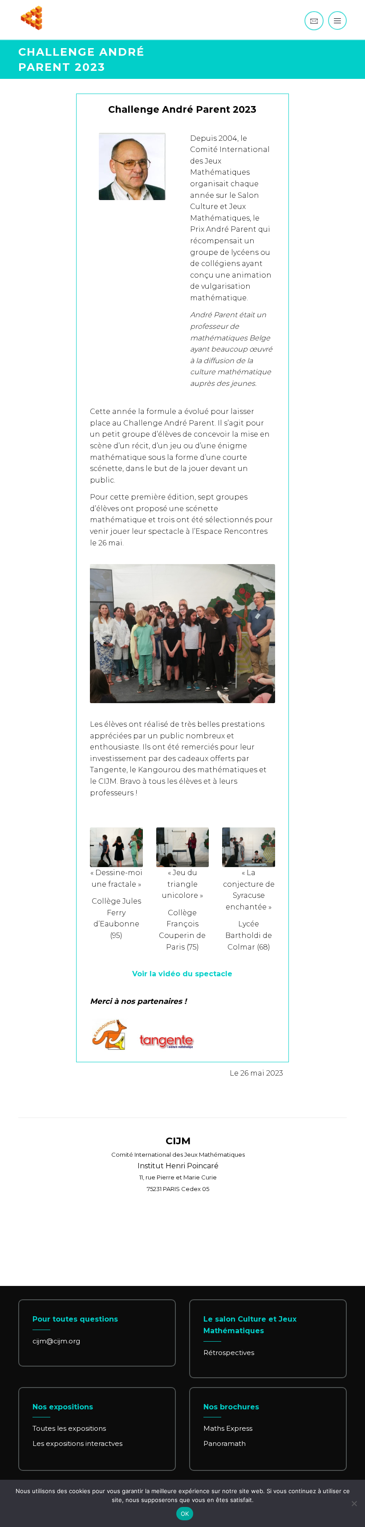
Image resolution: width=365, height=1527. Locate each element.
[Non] (353, 1503)
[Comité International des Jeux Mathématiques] (31, 17)
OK (185, 1513)
